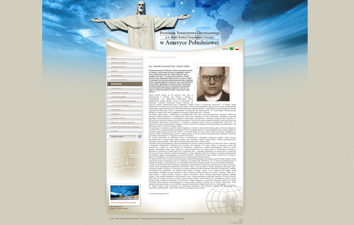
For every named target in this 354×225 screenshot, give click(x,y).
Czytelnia (115, 114)
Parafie (114, 71)
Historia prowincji (119, 63)
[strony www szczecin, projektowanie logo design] (236, 221)
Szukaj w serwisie (139, 136)
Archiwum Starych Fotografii (123, 101)
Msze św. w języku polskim (123, 122)
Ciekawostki (116, 84)
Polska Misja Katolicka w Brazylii (125, 127)
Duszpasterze (117, 75)
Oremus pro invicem (120, 92)
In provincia (116, 88)
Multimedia (116, 110)
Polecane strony (118, 118)
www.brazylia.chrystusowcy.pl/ (158, 57)
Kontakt (114, 131)
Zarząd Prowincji (118, 67)
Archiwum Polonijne (120, 105)
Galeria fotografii (118, 97)
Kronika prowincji (119, 80)
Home (113, 58)
